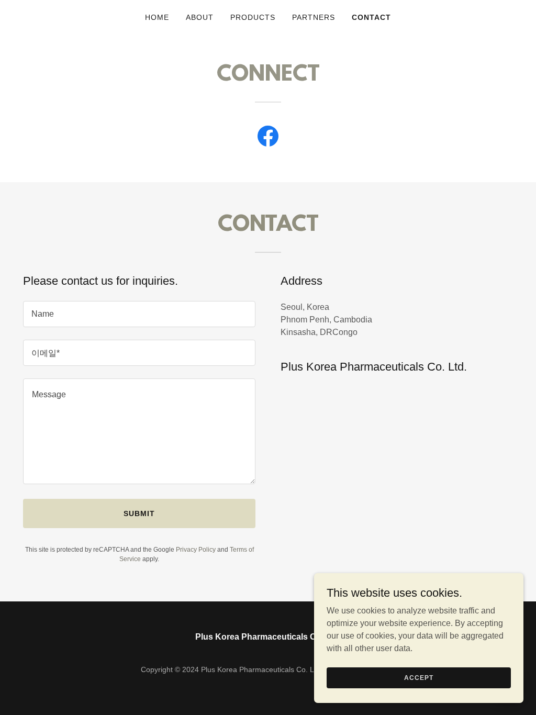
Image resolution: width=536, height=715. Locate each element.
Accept (418, 677)
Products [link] (252, 17)
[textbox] (139, 314)
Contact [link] (371, 17)
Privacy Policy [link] (196, 549)
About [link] (200, 17)
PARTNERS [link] (313, 17)
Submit (139, 513)
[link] (268, 138)
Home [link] (157, 17)
